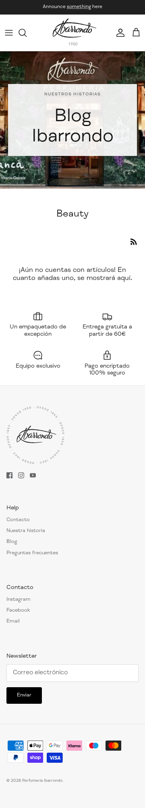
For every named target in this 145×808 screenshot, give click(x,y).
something (79, 6)
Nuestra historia (25, 531)
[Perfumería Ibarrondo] (74, 33)
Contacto (18, 520)
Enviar (24, 695)
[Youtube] (33, 475)
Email (13, 621)
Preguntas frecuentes (32, 553)
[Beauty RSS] (134, 241)
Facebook (18, 610)
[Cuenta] (118, 33)
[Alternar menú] (9, 33)
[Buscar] (26, 33)
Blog (11, 542)
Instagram (18, 599)
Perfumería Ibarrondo (42, 781)
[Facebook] (9, 475)
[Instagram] (21, 475)
